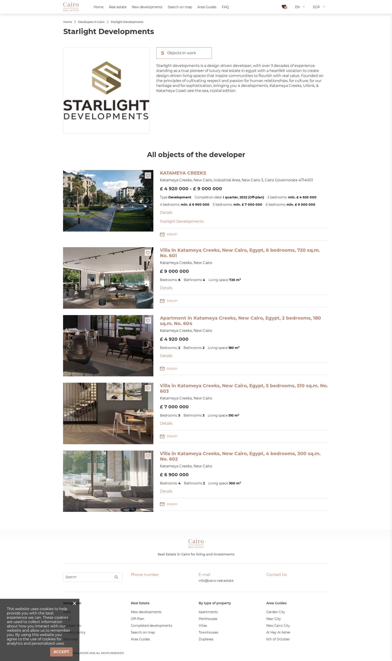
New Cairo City (278, 626)
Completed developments (151, 626)
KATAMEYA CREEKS (183, 173)
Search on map (143, 632)
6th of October (278, 639)
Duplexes (206, 639)
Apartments (208, 612)
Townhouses (208, 632)
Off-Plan (137, 619)
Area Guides (140, 639)
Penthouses (208, 619)
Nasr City (273, 619)
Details (166, 212)
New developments (146, 612)
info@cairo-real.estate (216, 581)
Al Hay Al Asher (278, 632)
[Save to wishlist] (148, 175)
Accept (61, 652)
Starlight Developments (182, 221)
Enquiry (172, 234)
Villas (203, 626)
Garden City (275, 612)
